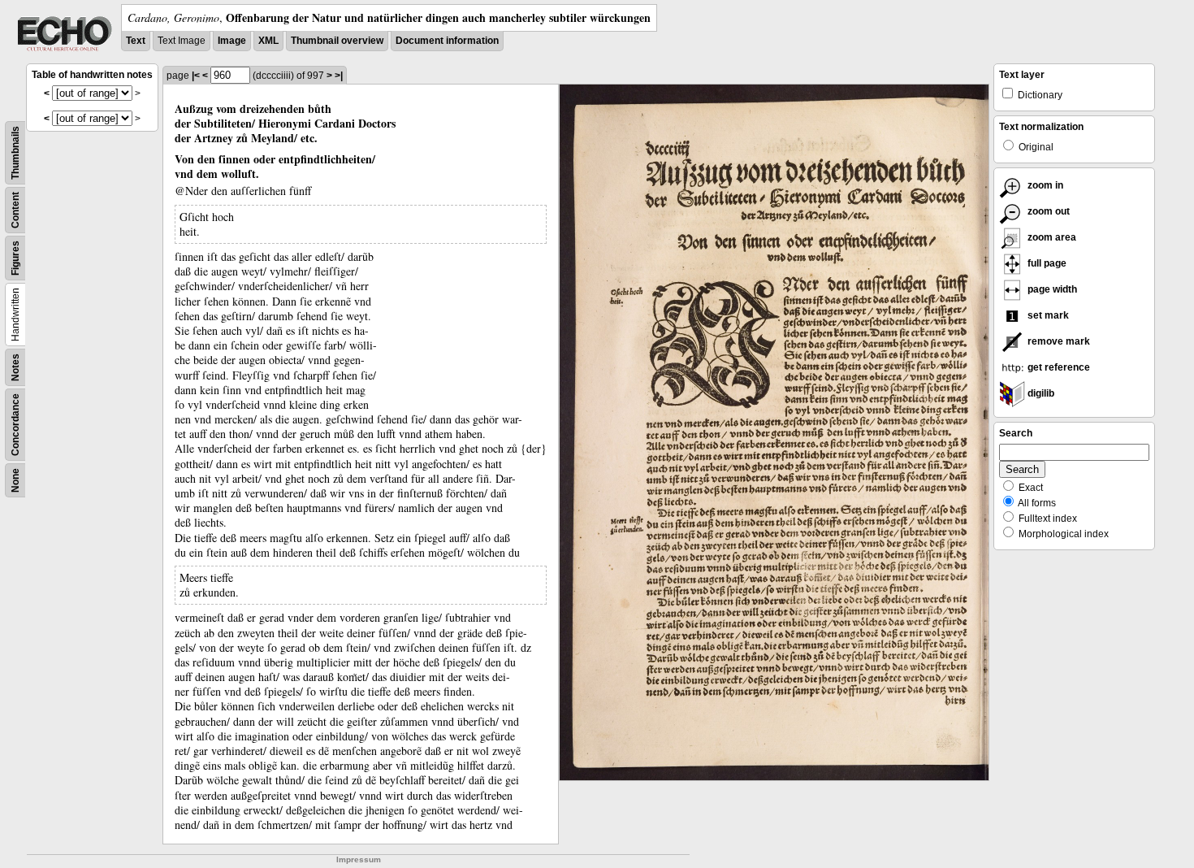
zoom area (1050, 237)
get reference (1057, 367)
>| (339, 75)
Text (135, 40)
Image (232, 40)
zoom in (1044, 185)
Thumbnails (15, 153)
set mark (1047, 315)
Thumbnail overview (337, 40)
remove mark (1057, 341)
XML (268, 40)
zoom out (1047, 211)
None (15, 480)
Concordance (15, 424)
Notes (15, 367)
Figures (15, 258)
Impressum (358, 859)
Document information (447, 40)
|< (196, 75)
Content (15, 210)
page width (1051, 289)
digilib (1039, 393)
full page (1045, 263)
